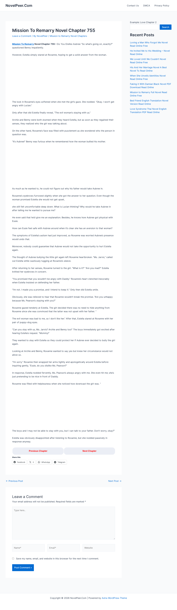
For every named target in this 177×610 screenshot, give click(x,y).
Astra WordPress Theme (114, 598)
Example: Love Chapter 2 (143, 22)
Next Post (114, 481)
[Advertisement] (63, 79)
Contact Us (133, 5)
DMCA (146, 5)
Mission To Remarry (23, 44)
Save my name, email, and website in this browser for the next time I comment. (57, 558)
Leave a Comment (21, 36)
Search (165, 27)
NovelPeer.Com (19, 5)
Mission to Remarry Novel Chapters (68, 36)
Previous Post (14, 481)
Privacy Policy (161, 5)
